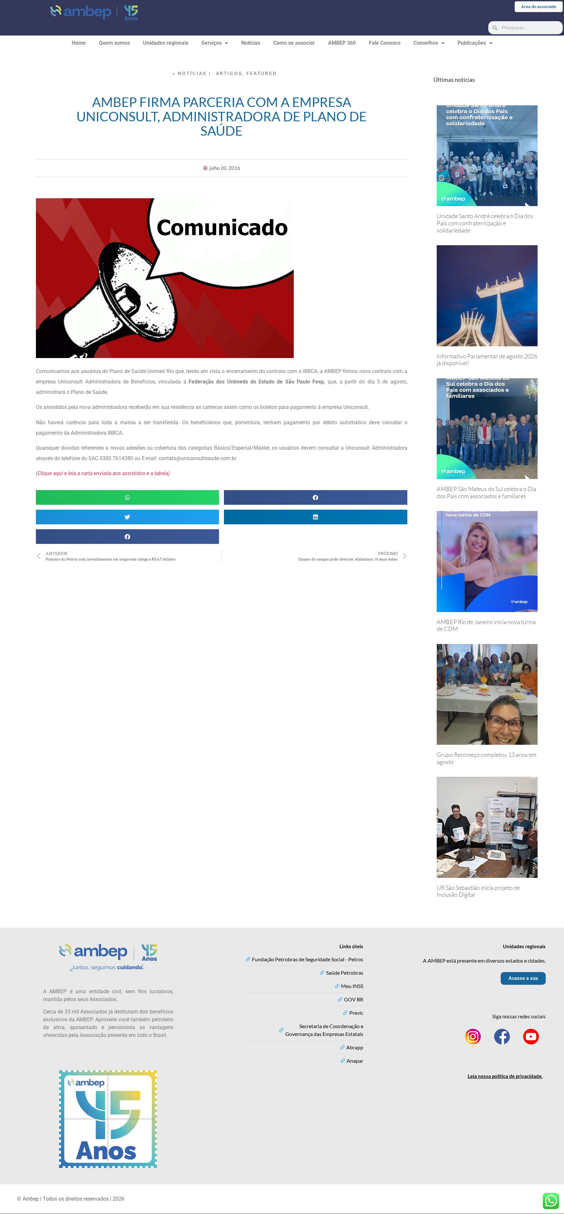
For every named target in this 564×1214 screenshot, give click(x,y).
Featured (261, 73)
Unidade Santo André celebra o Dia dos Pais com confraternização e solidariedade (485, 222)
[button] (127, 497)
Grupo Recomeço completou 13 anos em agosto (486, 758)
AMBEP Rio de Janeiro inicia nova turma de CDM (486, 625)
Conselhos (426, 43)
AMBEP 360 (342, 43)
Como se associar (294, 43)
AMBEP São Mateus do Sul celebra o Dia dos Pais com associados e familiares (486, 492)
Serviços (211, 43)
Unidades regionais (165, 43)
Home (79, 43)
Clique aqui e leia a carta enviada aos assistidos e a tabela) (104, 473)
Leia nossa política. (505, 1076)
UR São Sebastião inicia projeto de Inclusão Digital (478, 891)
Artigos (229, 73)
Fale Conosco (384, 43)
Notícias (250, 43)
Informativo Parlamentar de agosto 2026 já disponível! (487, 359)
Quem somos (114, 43)
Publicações (472, 43)
